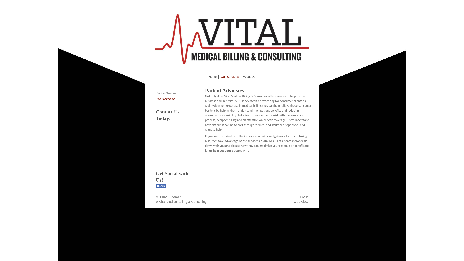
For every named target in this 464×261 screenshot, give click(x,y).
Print (163, 197)
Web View (300, 202)
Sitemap (175, 197)
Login (304, 197)
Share (162, 186)
